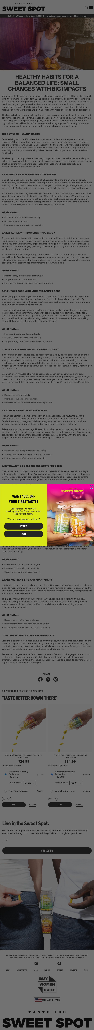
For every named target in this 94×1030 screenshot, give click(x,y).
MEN (23, 534)
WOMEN (23, 526)
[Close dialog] (91, 487)
